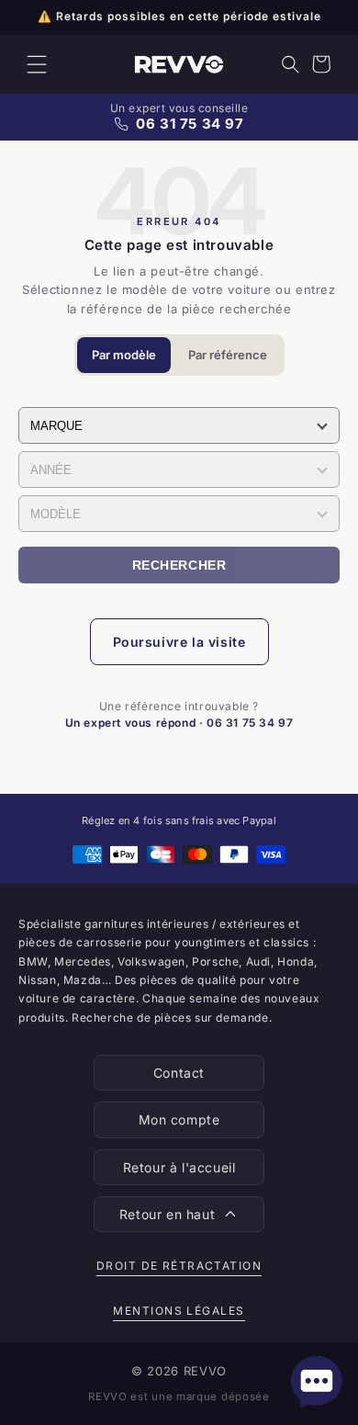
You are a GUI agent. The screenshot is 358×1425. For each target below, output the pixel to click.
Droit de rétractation (179, 1265)
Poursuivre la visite (179, 642)
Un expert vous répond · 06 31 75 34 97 (179, 722)
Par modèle (124, 354)
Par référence (227, 354)
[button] (37, 64)
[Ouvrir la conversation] (316, 1381)
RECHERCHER (179, 565)
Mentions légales (178, 1311)
